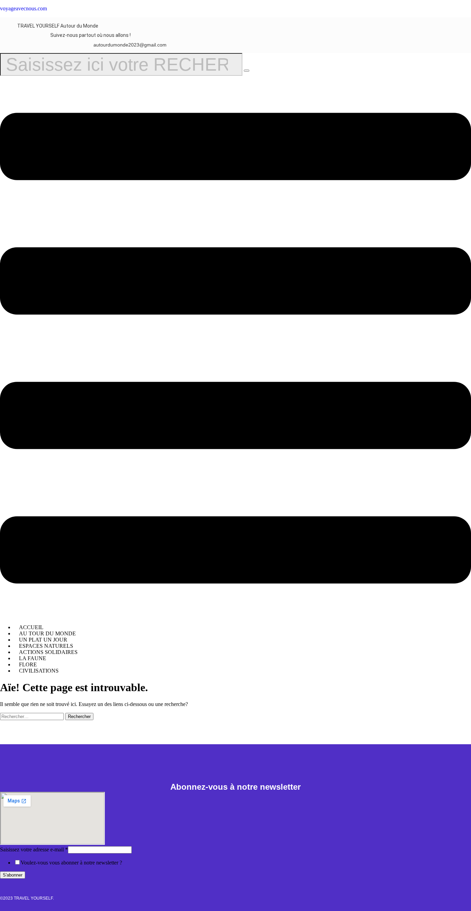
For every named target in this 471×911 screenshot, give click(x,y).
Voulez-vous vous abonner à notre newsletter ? (71, 863)
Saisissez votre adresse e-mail (34, 849)
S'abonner (12, 875)
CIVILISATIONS (39, 671)
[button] (235, 348)
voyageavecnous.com (23, 8)
